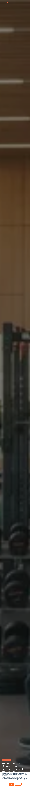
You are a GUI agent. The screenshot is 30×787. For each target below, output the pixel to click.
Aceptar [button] (11, 784)
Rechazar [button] (18, 784)
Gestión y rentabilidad (6, 760)
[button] (25, 2)
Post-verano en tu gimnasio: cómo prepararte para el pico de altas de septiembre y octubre (14, 769)
